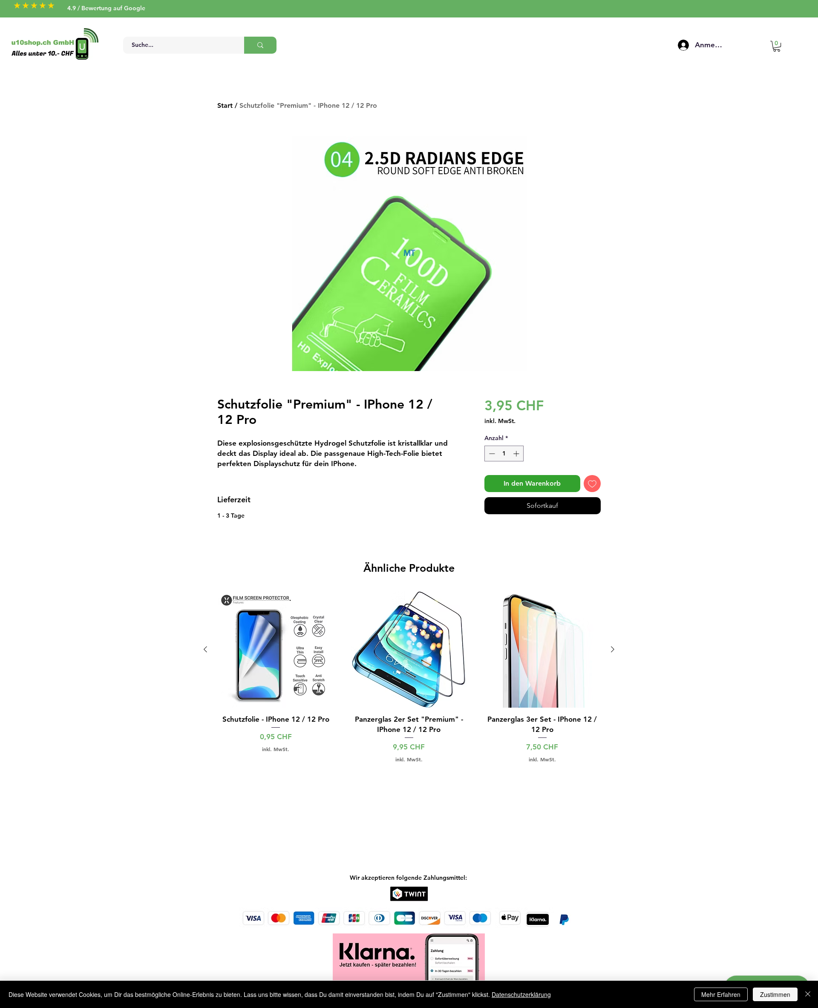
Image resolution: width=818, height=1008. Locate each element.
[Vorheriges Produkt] (205, 649)
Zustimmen (775, 994)
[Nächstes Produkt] (613, 649)
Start (225, 105)
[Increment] (517, 453)
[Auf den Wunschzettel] (592, 483)
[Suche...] (260, 45)
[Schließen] (808, 994)
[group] (409, 677)
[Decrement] (491, 453)
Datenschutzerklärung (521, 994)
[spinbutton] (504, 453)
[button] (776, 46)
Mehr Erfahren (720, 994)
